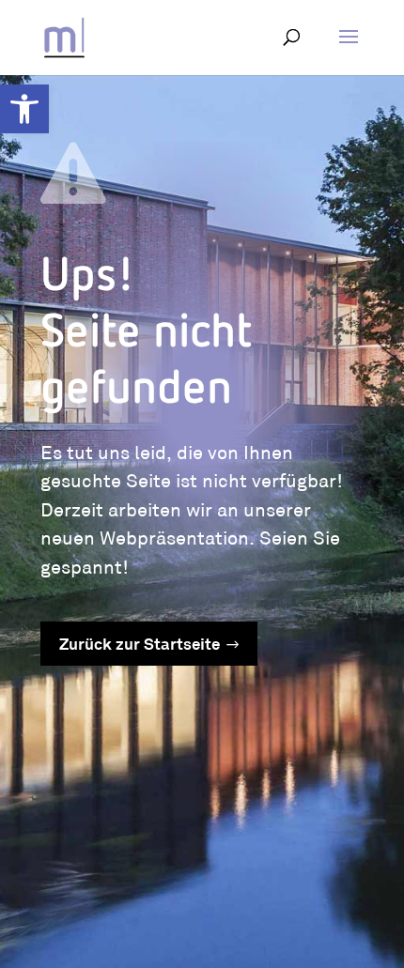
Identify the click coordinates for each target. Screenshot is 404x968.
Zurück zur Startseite (139, 645)
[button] (24, 109)
